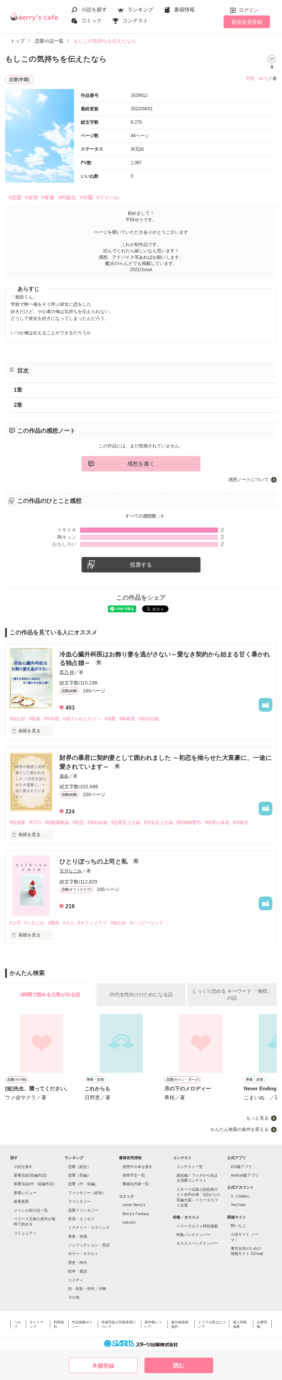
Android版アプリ (245, 1175)
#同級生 (67, 197)
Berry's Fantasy (135, 1214)
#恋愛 (15, 197)
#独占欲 (17, 718)
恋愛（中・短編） (83, 1184)
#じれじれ (34, 922)
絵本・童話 (77, 1271)
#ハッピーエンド (146, 922)
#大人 (68, 922)
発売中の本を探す (137, 1167)
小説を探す (94, 9)
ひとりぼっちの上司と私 (94, 861)
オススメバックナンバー (197, 1243)
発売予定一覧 (133, 1175)
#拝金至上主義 (158, 822)
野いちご (238, 1226)
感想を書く (141, 464)
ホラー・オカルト (83, 1253)
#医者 (34, 718)
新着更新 (21, 1201)
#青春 (48, 197)
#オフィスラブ (92, 922)
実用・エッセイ (81, 1219)
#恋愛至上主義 (125, 822)
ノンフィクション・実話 (89, 1245)
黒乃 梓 (66, 672)
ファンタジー (79, 1201)
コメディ (75, 1280)
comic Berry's (133, 1205)
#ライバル (108, 197)
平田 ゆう (257, 78)
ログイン (248, 10)
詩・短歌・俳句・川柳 (87, 1289)
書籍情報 (184, 9)
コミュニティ (25, 1233)
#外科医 (51, 718)
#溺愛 (110, 718)
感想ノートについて (248, 479)
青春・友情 (77, 1236)
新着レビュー (25, 1193)
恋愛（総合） (79, 1167)
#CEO (35, 822)
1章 (18, 390)
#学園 (86, 197)
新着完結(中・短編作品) (34, 1184)
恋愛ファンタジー (83, 1210)
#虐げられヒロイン (82, 718)
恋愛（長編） (79, 1175)
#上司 (15, 922)
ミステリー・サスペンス (89, 1227)
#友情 (31, 197)
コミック (91, 20)
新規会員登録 (246, 22)
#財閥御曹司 (188, 822)
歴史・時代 (77, 1262)
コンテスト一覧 (189, 1167)
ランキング (140, 9)
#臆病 (53, 922)
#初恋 (78, 822)
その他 (73, 1297)
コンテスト (135, 20)
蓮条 (63, 776)
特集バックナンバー (193, 1235)
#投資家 (17, 822)
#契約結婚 (149, 718)
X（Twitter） (241, 1196)
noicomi (128, 1222)
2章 (18, 405)
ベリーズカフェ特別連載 (197, 1226)
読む (178, 1365)
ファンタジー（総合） (87, 1193)
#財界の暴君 (217, 822)
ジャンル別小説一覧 (31, 1210)
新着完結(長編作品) (30, 1175)
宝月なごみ (70, 870)
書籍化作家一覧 (135, 1184)
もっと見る (257, 1118)
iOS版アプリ (241, 1167)
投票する (141, 565)
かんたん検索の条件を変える (239, 1129)
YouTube (238, 1205)
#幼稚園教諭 (56, 822)
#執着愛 (127, 718)
